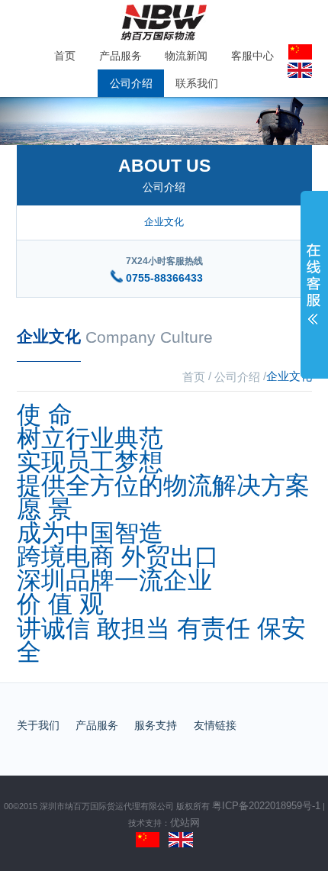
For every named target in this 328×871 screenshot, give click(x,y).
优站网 (185, 823)
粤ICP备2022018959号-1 (266, 806)
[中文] (147, 839)
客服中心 (252, 56)
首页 (65, 56)
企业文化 (164, 221)
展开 (314, 288)
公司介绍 (131, 83)
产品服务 (120, 56)
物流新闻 (186, 56)
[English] (181, 839)
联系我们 (196, 83)
